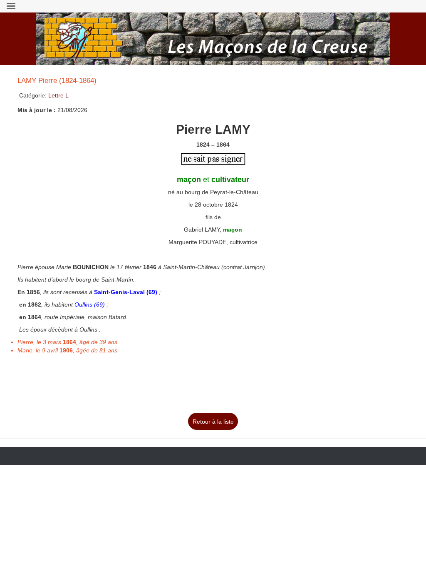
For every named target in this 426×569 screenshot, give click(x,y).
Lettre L (58, 95)
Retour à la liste (213, 421)
